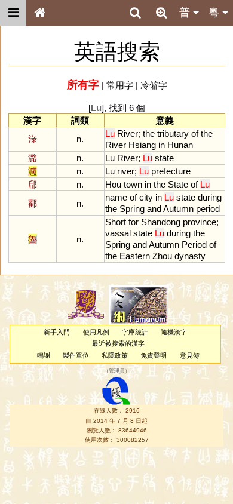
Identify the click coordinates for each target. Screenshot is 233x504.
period (208, 209)
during (210, 197)
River (127, 133)
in (161, 145)
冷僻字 (153, 85)
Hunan (180, 145)
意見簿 (190, 355)
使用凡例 (96, 332)
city (146, 197)
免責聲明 (153, 355)
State (178, 184)
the (149, 133)
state (164, 158)
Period (194, 244)
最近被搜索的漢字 (118, 343)
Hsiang (142, 145)
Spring (132, 209)
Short (115, 222)
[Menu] (13, 13)
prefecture (171, 171)
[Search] (135, 13)
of (194, 133)
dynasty (190, 256)
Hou (113, 184)
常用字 (119, 85)
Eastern (134, 256)
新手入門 (57, 332)
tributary (173, 133)
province (199, 222)
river (125, 171)
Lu (110, 158)
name (116, 197)
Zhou (162, 256)
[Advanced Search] (161, 12)
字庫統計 (135, 332)
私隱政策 (115, 355)
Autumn (178, 209)
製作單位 (76, 355)
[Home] (39, 13)
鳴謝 (43, 355)
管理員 (117, 371)
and (154, 209)
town (133, 184)
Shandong (160, 222)
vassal (118, 233)
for (133, 222)
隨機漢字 (174, 332)
